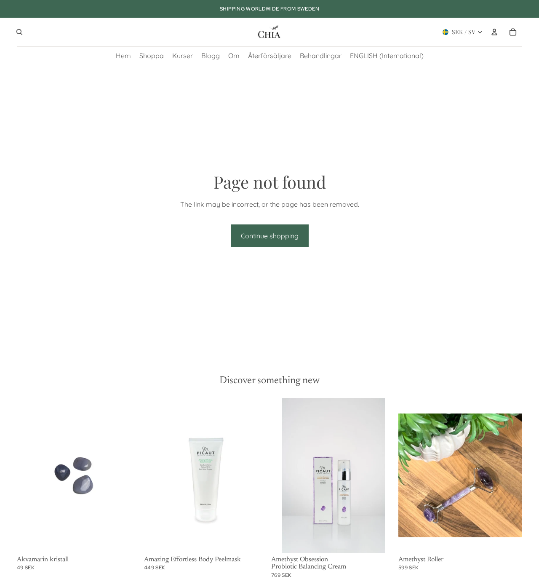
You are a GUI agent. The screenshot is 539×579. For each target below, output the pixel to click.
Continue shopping (270, 236)
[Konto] (494, 32)
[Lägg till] (127, 539)
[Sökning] (19, 32)
